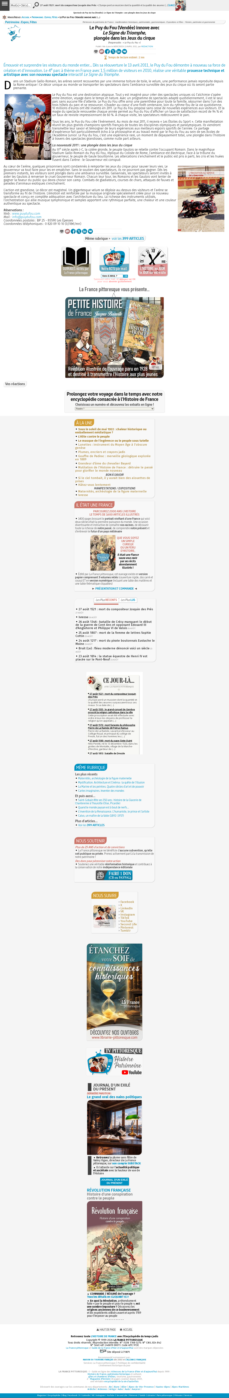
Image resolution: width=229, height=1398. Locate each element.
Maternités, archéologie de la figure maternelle (112, 491)
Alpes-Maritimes (180, 1386)
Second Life (128, 924)
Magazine (41, 1395)
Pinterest (126, 927)
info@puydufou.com (27, 217)
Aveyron (136, 1389)
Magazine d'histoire (100, 1379)
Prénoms (178, 1395)
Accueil (26, 17)
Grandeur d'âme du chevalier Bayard (104, 463)
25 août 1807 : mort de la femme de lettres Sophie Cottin (113, 634)
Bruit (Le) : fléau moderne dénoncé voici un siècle (114, 648)
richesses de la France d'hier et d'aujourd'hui (134, 1371)
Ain (110, 1386)
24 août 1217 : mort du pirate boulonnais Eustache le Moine (115, 642)
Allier (124, 1386)
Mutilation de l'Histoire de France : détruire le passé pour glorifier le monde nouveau (114, 469)
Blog (64, 1395)
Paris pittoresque (164, 1395)
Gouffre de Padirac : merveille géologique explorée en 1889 (113, 457)
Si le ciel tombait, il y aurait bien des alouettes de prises (112, 479)
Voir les (91, 825)
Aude (127, 1389)
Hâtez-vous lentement (94, 485)
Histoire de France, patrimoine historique (108, 1374)
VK (122, 911)
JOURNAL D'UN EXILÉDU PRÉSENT (114, 1181)
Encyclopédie (54, 1395)
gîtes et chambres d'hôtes (102, 1376)
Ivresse (83, 495)
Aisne (116, 1386)
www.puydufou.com (26, 214)
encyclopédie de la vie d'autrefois (121, 1381)
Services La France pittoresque (100, 1363)
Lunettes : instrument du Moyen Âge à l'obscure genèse (111, 446)
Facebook (127, 902)
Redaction (147, 46)
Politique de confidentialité (131, 1363)
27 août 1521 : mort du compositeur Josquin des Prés (116, 609)
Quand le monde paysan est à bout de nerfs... (103, 807)
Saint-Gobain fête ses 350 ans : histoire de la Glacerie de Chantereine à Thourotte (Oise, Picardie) (108, 801)
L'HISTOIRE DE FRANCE (104, 1336)
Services (188, 1395)
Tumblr (125, 930)
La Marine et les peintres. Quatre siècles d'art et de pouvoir (111, 786)
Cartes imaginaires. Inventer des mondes (101, 791)
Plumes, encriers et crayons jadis (101, 452)
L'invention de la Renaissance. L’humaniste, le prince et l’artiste (113, 811)
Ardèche (91, 1389)
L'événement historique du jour (114, 1365)
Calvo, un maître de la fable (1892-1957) (101, 816)
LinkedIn (126, 908)
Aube (120, 1389)
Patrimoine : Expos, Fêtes (44, 17)
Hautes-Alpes (163, 1386)
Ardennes (102, 1389)
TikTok (124, 918)
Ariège (112, 1389)
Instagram (127, 915)
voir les (128, 238)
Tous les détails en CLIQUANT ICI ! (108, 1296)
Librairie (151, 1395)
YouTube (126, 921)
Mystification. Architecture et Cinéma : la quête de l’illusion (111, 782)
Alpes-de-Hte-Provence (141, 1386)
